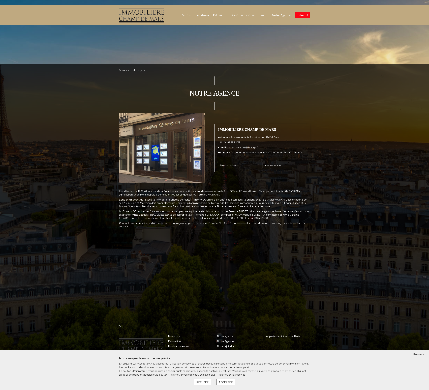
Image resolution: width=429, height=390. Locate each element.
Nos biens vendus (178, 346)
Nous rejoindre (225, 346)
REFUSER (202, 382)
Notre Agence (281, 15)
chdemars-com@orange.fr (243, 147)
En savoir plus (207, 374)
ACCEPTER (226, 382)
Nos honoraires (229, 165)
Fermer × (418, 354)
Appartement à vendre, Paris (283, 336)
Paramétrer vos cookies (231, 374)
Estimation (220, 15)
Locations (202, 15)
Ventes (187, 15)
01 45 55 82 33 (232, 142)
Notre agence (225, 336)
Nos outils (174, 336)
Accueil (123, 70)
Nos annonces (272, 165)
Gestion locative (243, 15)
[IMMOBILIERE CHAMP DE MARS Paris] (141, 14)
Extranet (302, 15)
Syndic (263, 15)
